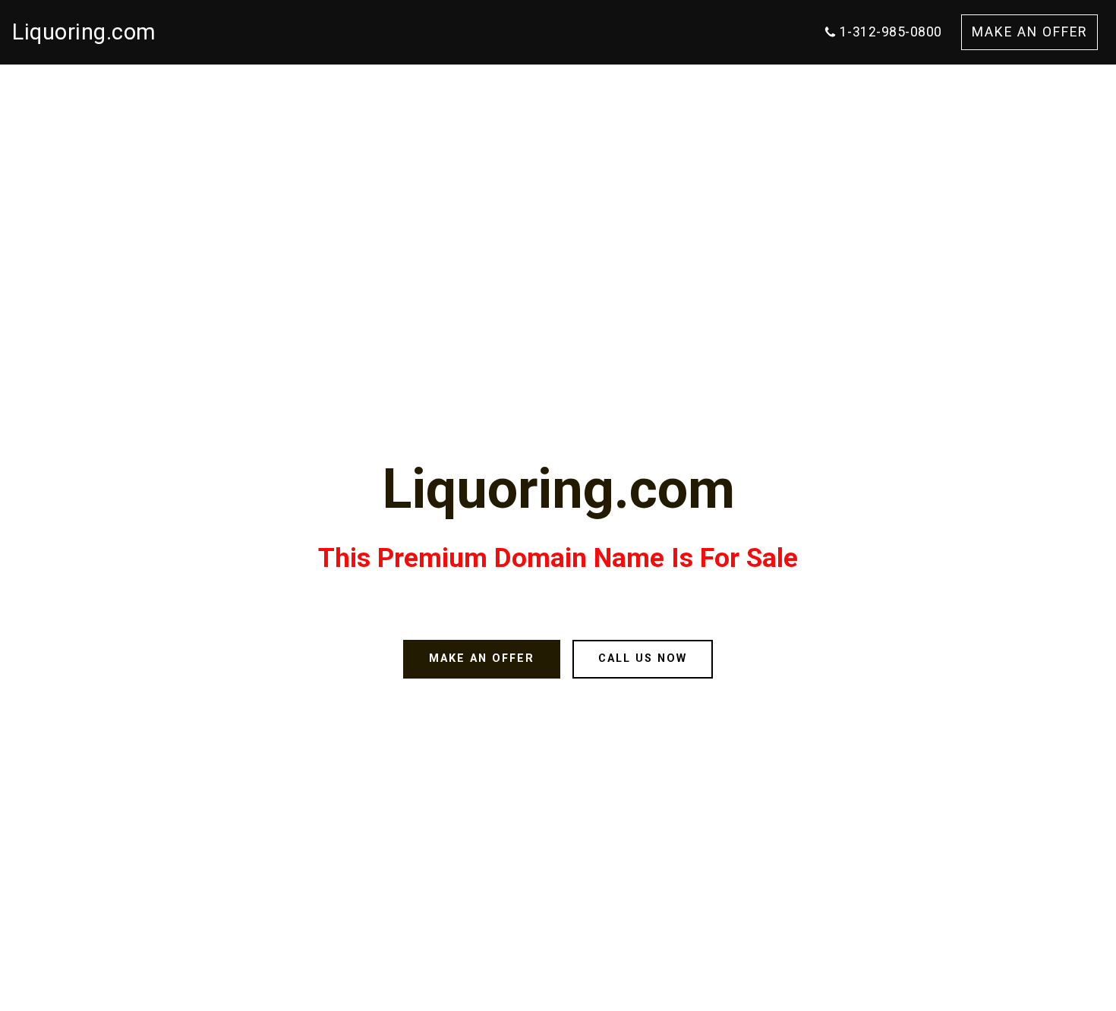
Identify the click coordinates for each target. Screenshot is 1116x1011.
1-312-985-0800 (891, 31)
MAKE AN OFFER (1029, 31)
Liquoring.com (84, 32)
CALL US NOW (642, 658)
